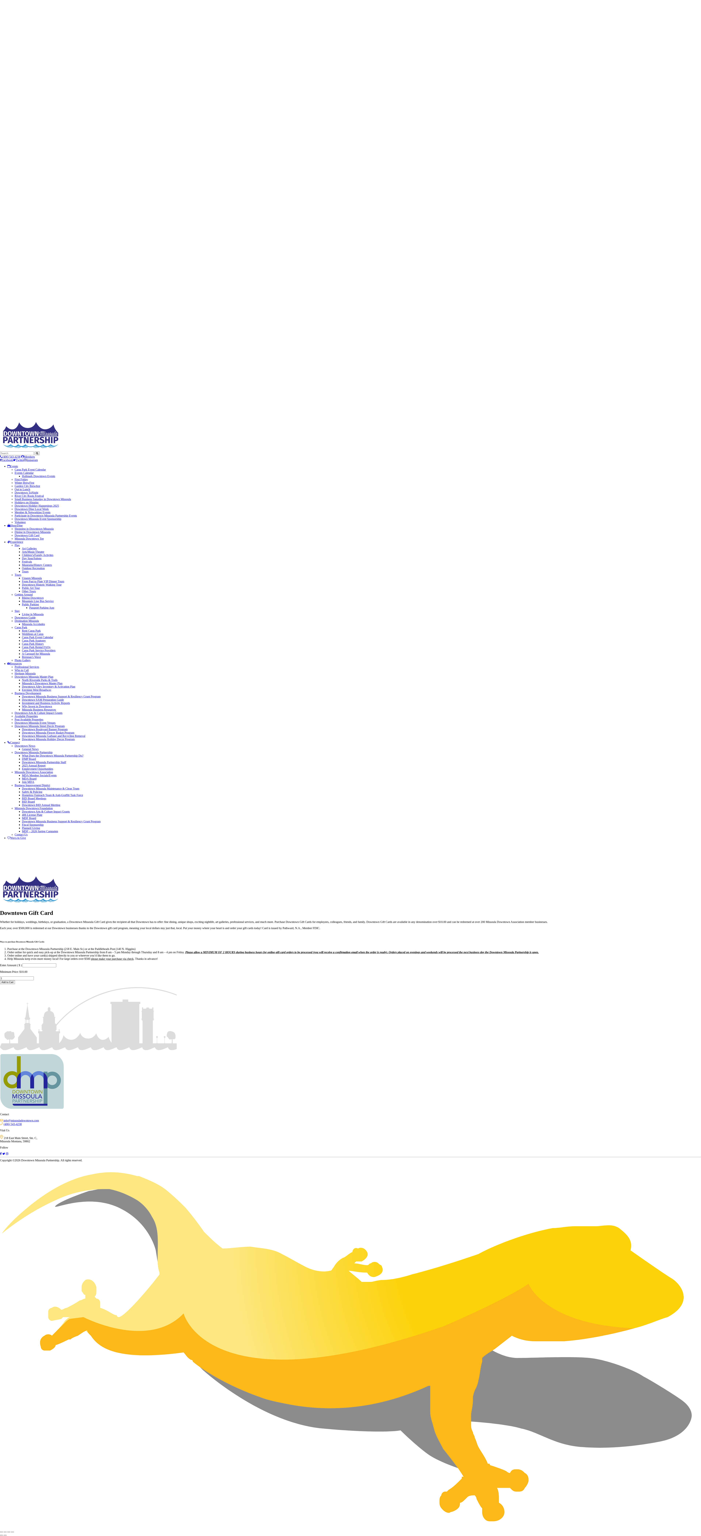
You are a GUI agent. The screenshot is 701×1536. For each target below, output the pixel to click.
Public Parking (30, 604)
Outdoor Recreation (33, 568)
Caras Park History (33, 643)
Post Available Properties (29, 719)
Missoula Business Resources (39, 709)
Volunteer (20, 522)
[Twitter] (3, 1153)
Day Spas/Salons (31, 558)
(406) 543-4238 (11, 456)
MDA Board (29, 778)
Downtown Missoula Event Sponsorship (38, 518)
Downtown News (25, 745)
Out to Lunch (22, 489)
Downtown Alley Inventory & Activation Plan (48, 686)
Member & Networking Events (32, 512)
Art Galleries (29, 548)
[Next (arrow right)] (5, 1535)
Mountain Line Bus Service (38, 601)
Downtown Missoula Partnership (34, 752)
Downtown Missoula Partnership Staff (44, 762)
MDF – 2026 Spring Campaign (40, 831)
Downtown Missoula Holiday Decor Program (48, 739)
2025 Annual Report (33, 765)
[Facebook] (1, 1153)
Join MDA (28, 782)
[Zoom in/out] (1, 1532)
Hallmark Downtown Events (38, 476)
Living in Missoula (33, 614)
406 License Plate (32, 814)
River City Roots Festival (29, 495)
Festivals (27, 561)
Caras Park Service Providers (38, 650)
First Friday (21, 479)
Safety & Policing (32, 791)
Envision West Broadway (36, 689)
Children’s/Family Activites (37, 555)
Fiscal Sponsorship (33, 824)
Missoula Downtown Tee (29, 538)
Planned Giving (31, 828)
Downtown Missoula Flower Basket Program (48, 732)
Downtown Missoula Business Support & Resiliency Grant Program (61, 696)
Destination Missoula (27, 620)
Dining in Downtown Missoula (33, 532)
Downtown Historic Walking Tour (42, 584)
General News (30, 749)
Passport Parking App (41, 607)
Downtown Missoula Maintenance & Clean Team (50, 788)
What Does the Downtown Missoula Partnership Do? (52, 755)
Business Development (28, 693)
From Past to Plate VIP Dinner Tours (43, 581)
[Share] (8, 1532)
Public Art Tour (31, 588)
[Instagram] (7, 1153)
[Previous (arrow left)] (1, 1535)
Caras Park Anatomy (34, 640)
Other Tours (29, 591)
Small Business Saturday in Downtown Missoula (43, 499)
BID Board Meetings (34, 798)
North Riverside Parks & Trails (40, 680)
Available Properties (26, 716)
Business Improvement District (32, 785)
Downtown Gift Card (27, 535)
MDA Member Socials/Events (39, 775)
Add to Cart (7, 982)
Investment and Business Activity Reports (46, 703)
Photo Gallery (23, 660)
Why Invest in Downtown (37, 706)
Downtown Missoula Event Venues (35, 722)
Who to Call (22, 670)
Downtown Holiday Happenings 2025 (37, 505)
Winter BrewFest (24, 482)
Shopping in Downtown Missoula (34, 528)
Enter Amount (11, 965)
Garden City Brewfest (27, 486)
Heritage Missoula (25, 673)
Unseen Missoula (32, 578)
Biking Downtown (33, 597)
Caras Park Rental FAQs (36, 647)
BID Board (28, 801)
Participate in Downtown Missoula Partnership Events (46, 515)
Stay (17, 611)
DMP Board (29, 759)
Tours (25, 571)
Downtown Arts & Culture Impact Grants (38, 712)
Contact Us (21, 834)
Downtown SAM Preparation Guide (43, 699)
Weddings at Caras (32, 634)
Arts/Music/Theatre (33, 551)
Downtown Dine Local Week (32, 509)
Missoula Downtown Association (34, 772)
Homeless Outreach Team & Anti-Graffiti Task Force (52, 795)
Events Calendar (24, 472)
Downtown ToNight (26, 492)
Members (29, 456)
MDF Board (29, 818)
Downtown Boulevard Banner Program (45, 729)
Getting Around (24, 594)
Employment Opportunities (37, 768)
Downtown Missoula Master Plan (34, 676)
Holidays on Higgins (27, 502)
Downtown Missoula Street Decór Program (40, 726)
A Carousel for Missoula (36, 653)
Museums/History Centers (37, 565)
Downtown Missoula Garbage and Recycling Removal (53, 735)
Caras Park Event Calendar (30, 469)
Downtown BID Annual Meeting (41, 805)
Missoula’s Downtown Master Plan (42, 683)
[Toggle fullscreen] (5, 1532)
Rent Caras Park (31, 630)
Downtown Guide (25, 617)
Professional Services (27, 666)
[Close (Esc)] (12, 1532)
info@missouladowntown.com (21, 1120)
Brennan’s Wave (31, 657)
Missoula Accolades (33, 624)
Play (17, 545)
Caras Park (21, 627)
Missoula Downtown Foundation (34, 808)
